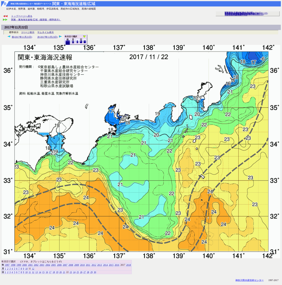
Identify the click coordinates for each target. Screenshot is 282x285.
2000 (24, 265)
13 (36, 272)
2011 (88, 265)
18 (54, 272)
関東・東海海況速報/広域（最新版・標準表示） (36, 19)
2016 (117, 265)
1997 (7, 265)
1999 (18, 265)
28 (88, 272)
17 (50, 272)
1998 (13, 265)
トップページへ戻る (21, 16)
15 (43, 272)
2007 (65, 265)
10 (77, 42)
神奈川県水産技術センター (249, 280)
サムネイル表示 (45, 32)
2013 (99, 265)
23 (71, 272)
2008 (70, 265)
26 (81, 272)
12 (73, 42)
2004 (47, 265)
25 (78, 272)
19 (57, 272)
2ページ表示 (27, 32)
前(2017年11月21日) (22, 37)
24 (74, 272)
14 (40, 272)
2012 (94, 265)
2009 (76, 265)
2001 (30, 265)
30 (85, 42)
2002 (36, 265)
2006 (59, 265)
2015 (111, 265)
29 (91, 272)
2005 (53, 265)
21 (64, 272)
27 (84, 272)
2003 (42, 265)
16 (47, 272)
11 (30, 272)
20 (81, 42)
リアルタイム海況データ (236, 15)
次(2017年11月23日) (47, 37)
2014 (105, 265)
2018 (68, 44)
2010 (82, 265)
